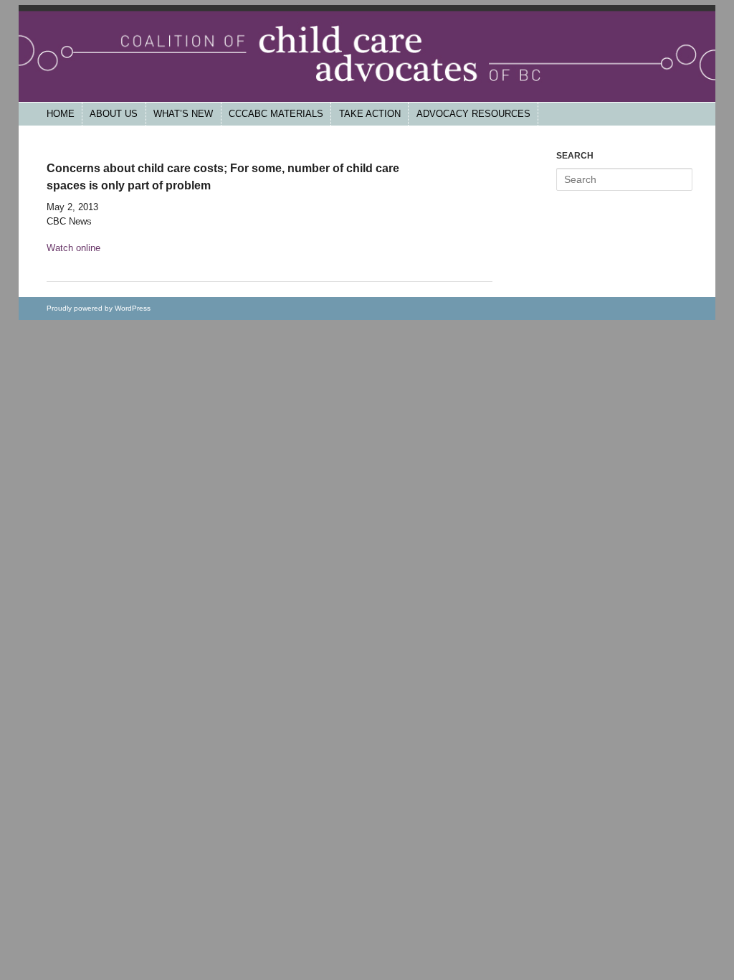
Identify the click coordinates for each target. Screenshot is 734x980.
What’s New (183, 113)
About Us (114, 113)
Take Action (370, 113)
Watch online (73, 247)
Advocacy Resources (473, 113)
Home (61, 113)
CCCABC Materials (276, 113)
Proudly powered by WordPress (99, 308)
